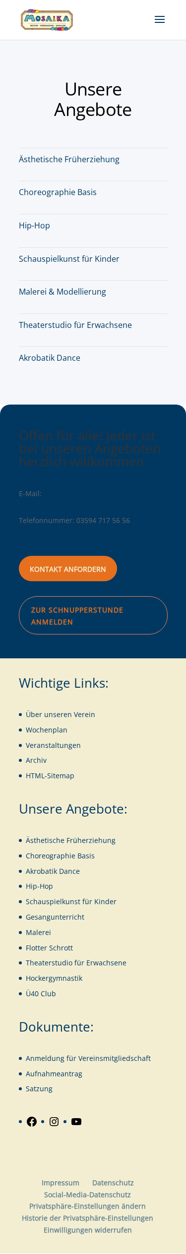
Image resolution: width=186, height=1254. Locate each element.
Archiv (36, 760)
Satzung (39, 1088)
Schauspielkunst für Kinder (69, 258)
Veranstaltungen (53, 745)
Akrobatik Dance (49, 357)
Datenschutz (113, 1182)
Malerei (38, 932)
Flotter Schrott (49, 947)
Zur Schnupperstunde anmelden (77, 616)
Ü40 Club (41, 993)
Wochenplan (46, 729)
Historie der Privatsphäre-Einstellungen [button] (87, 1218)
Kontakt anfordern (68, 569)
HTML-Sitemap (50, 775)
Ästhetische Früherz (59, 840)
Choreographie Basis (58, 192)
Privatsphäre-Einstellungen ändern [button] (87, 1206)
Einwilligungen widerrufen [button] (88, 1230)
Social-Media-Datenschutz (87, 1194)
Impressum (60, 1182)
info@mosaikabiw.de (78, 493)
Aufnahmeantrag (54, 1073)
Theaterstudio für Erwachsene (75, 324)
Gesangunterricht (55, 917)
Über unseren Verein (60, 714)
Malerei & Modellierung (62, 291)
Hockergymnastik (54, 978)
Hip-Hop (34, 225)
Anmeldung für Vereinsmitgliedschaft (88, 1058)
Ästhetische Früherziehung (69, 159)
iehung (104, 840)
